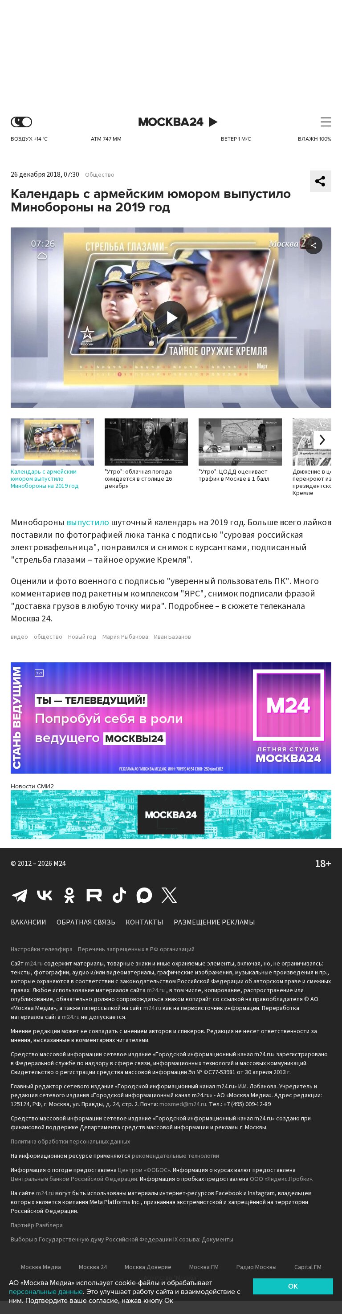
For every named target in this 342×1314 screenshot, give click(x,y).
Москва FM (204, 1267)
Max (144, 895)
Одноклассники (69, 895)
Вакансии (28, 922)
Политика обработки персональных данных (70, 1141)
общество (48, 637)
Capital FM (308, 1267)
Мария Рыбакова (125, 637)
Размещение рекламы (214, 922)
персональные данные (46, 1291)
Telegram (19, 895)
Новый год (82, 637)
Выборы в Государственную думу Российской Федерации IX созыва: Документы (122, 1239)
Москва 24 (171, 122)
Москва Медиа (41, 1267)
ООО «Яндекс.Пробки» (281, 1179)
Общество (99, 174)
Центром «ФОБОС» (144, 1170)
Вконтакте (44, 895)
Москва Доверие (148, 1267)
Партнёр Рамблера (37, 1225)
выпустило (87, 522)
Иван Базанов (172, 637)
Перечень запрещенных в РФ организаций (136, 949)
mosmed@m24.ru (182, 1104)
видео (19, 637)
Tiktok (119, 895)
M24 (59, 863)
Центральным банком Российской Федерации (74, 1179)
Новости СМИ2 (32, 786)
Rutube (94, 895)
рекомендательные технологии (175, 1156)
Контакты (144, 922)
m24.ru (34, 963)
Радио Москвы (256, 1267)
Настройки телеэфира (42, 949)
